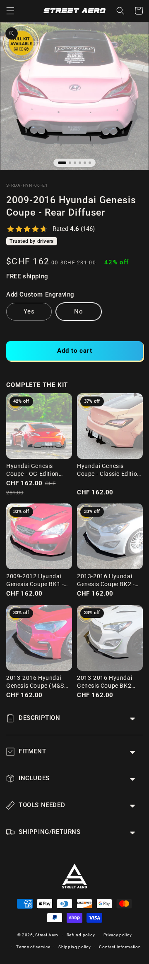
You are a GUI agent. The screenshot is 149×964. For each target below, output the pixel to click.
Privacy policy (117, 935)
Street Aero (46, 935)
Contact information (120, 947)
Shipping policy (74, 947)
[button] (10, 11)
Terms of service (33, 947)
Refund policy (81, 935)
